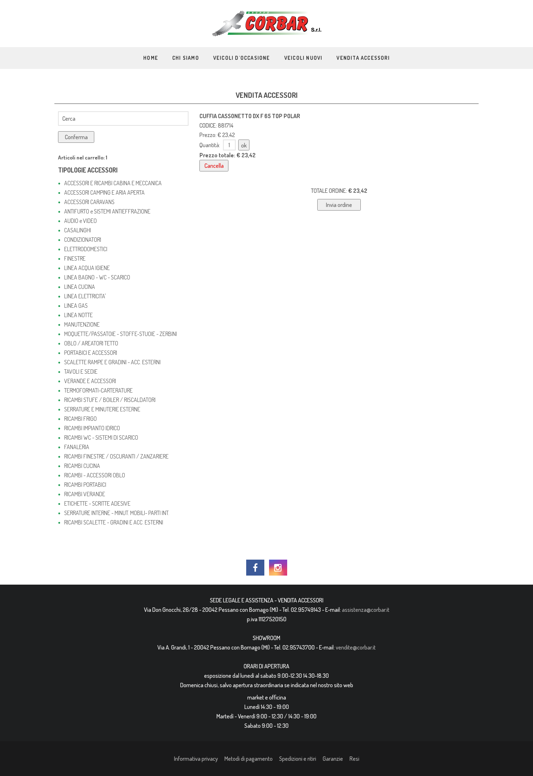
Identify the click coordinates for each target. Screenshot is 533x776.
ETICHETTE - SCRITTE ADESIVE (97, 503)
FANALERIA (76, 447)
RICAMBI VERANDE (84, 494)
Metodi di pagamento (248, 758)
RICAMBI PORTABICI (85, 484)
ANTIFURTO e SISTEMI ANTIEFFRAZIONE (107, 211)
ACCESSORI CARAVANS (89, 202)
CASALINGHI (77, 230)
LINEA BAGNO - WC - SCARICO (97, 277)
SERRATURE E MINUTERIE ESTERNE (102, 409)
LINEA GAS (76, 305)
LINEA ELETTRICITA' (85, 296)
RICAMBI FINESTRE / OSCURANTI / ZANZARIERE (116, 456)
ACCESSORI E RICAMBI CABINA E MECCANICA (113, 183)
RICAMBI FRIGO (80, 418)
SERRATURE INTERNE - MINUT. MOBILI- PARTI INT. (116, 512)
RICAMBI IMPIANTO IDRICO (92, 428)
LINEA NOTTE (78, 315)
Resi (354, 758)
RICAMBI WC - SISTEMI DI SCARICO (101, 437)
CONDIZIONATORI (82, 239)
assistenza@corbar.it (365, 609)
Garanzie (333, 758)
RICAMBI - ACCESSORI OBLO (94, 475)
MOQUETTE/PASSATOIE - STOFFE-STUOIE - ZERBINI (120, 333)
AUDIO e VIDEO (80, 220)
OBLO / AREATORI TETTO (91, 343)
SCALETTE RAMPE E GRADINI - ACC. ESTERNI (112, 362)
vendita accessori (362, 58)
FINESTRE (75, 258)
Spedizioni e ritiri (297, 758)
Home (150, 58)
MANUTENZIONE (82, 324)
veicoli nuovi (303, 58)
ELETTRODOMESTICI (85, 249)
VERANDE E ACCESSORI (90, 381)
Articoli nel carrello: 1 (82, 157)
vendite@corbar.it (356, 647)
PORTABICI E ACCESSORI (90, 352)
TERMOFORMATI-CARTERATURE (98, 390)
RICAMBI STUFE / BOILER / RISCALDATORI (110, 399)
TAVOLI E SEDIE (81, 371)
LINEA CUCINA (79, 286)
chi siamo (185, 58)
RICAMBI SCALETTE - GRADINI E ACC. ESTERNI (113, 522)
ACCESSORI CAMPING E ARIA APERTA (104, 192)
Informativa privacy (196, 758)
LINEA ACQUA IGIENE (87, 267)
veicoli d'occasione (241, 58)
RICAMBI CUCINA (82, 465)
